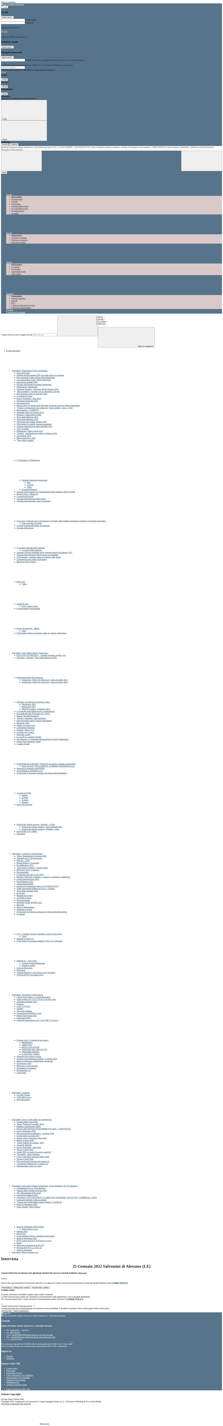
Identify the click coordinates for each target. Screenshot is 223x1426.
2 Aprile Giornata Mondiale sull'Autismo (33, 526)
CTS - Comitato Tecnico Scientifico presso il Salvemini (39, 934)
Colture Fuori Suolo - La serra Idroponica (33, 997)
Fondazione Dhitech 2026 (27, 1195)
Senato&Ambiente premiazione (35, 480)
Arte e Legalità (23, 429)
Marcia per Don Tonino (26, 562)
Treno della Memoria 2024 (27, 417)
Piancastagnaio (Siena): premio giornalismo (34, 721)
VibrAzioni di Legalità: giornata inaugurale (34, 424)
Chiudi (4, 80)
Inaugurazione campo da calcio (29, 1166)
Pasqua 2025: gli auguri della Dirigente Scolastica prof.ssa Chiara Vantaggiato (48, 405)
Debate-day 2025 (29, 704)
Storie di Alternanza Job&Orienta (30, 1227)
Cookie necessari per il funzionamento (17, 1306)
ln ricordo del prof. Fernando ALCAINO (33, 714)
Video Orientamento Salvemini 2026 (31, 856)
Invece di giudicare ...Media (28, 628)
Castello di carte (23, 744)
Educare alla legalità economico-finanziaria (34, 384)
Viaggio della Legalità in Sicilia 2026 (32, 1190)
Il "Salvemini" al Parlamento (28, 460)
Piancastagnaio (23, 872)
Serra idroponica (23, 1100)
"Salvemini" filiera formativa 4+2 (24, 1252)
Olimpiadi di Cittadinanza (27, 387)
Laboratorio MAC (24, 1018)
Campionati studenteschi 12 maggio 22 (32, 1164)
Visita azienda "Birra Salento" (29, 1207)
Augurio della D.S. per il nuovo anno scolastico (36, 972)
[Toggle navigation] (21, 161)
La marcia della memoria (32, 550)
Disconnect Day (23, 403)
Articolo (30, 485)
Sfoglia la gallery (28, 965)
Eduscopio (21, 970)
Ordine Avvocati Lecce (26, 725)
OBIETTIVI (27, 1045)
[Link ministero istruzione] (12, 4)
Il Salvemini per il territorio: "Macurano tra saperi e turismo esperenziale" (46, 764)
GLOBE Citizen (23, 1095)
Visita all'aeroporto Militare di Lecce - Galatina (36, 889)
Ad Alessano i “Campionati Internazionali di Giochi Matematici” (43, 739)
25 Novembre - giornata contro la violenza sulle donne (39, 557)
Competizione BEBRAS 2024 (29, 1013)
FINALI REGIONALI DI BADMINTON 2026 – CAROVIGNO (44, 1129)
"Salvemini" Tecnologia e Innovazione (27, 995)
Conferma (13, 145)
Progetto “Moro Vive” (26, 730)
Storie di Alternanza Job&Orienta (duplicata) (35, 1061)
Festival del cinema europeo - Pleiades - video (40, 829)
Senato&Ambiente (29, 489)
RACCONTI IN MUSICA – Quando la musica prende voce (41, 655)
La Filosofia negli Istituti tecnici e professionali (35, 711)
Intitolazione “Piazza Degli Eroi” (30, 431)
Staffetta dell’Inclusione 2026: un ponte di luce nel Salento (40, 375)
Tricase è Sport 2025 (25, 1150)
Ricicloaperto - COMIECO (28, 410)
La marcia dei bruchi (25, 496)
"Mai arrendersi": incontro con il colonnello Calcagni (38, 391)
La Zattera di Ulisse (25, 396)
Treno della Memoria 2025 (27, 419)
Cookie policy (12, 1368)
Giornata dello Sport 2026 (27, 1122)
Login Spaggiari (67, 65)
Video (29, 487)
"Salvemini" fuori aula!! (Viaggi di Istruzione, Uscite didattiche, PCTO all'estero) (44, 1186)
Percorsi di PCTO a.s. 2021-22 (29, 1248)
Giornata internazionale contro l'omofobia (33, 501)
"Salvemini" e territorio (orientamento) (27, 854)
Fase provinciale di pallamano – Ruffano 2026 (35, 1133)
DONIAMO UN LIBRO (27, 831)
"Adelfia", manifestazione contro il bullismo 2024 (37, 433)
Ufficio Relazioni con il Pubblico (19, 1375)
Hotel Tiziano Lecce (30, 1229)
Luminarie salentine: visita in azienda (32, 1200)
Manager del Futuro (25, 895)
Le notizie (102, 321)
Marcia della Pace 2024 (26, 438)
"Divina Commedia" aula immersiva (31, 718)
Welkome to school (24, 909)
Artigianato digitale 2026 (27, 1002)
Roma (19, 1243)
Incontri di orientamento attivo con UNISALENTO (37, 886)
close (4, 172)
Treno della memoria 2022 (27, 891)
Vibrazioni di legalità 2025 (27, 401)
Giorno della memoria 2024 (28, 879)
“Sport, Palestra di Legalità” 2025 (30, 1143)
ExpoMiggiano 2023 (25, 882)
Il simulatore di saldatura (26, 1068)
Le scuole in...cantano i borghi (29, 737)
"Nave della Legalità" (25, 440)
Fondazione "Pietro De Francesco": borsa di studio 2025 (45, 680)
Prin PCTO (21, 1234)
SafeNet (20, 1009)
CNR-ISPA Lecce (24, 1097)
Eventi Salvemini (13, 351)
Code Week (21, 1073)
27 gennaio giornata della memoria (31, 548)
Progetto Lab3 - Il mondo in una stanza (33, 1040)
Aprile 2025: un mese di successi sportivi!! (34, 1152)
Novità (100, 319)
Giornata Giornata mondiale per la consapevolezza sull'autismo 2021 (44, 552)
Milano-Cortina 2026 (25, 1140)
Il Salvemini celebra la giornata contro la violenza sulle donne (41, 633)
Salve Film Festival (24, 805)
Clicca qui (82, 1273)
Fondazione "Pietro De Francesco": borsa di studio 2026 (45, 682)
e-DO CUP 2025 (23, 1006)
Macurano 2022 (23, 723)
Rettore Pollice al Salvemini (28, 863)
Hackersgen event (24, 1063)
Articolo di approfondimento (33, 963)
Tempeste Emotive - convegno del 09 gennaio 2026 (37, 389)
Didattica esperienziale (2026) (29, 1126)
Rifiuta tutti (22, 1288)
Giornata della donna (25, 528)
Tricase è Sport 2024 (25, 1159)
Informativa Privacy (14, 1373)
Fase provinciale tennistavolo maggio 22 (33, 1161)
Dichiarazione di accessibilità (18, 1378)
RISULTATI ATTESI (30, 1047)
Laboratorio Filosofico (26, 728)
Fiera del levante (23, 900)
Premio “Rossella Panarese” (28, 716)
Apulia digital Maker (25, 884)
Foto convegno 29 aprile (32, 523)
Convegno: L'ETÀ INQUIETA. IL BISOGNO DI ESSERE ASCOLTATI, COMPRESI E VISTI (57, 1197)
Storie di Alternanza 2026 (27, 1204)
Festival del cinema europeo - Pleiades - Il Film (36, 824)
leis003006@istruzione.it (32, 1335)
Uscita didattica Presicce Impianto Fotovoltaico (36, 1236)
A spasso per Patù (24, 793)
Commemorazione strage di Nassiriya (32, 559)
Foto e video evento (30, 606)
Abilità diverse (23, 604)
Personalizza (7, 1288)
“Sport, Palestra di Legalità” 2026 (30, 1124)
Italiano (25, 795)
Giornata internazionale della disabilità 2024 (34, 426)
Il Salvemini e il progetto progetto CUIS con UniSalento (39, 941)
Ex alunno (21, 914)
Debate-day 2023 (29, 707)
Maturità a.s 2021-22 (25, 939)
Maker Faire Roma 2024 (27, 1016)
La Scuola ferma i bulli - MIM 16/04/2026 (34, 380)
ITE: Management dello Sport (29, 1193)
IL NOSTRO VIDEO (31, 1054)
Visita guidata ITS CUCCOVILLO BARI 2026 (36, 999)
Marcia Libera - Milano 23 (27, 494)
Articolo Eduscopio (24, 968)
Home (100, 317)
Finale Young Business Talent (29, 742)
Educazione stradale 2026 (27, 382)
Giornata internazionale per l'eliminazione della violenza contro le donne (46, 492)
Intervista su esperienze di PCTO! (30, 1245)
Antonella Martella (24, 1145)
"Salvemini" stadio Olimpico (28, 1154)
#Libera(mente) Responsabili (28, 608)
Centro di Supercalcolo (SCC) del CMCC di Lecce (37, 1020)
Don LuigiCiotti (23, 373)
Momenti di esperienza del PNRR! (31, 768)
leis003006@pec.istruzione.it (33, 1337)
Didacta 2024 (22, 1231)
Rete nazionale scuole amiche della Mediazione (36, 378)
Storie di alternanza (24, 1250)
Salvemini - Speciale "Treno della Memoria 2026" (37, 658)
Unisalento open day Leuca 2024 (30, 875)
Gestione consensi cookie (16, 1385)
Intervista (20, 905)
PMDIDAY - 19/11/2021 (27, 961)
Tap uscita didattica (24, 1011)
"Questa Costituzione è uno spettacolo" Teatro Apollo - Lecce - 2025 (45, 408)
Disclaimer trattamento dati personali (16, 1404)
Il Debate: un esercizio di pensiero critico (33, 702)
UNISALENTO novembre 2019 (30, 975)
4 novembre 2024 (24, 436)
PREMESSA (27, 1042)
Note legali (10, 1371)
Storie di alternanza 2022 (27, 1238)
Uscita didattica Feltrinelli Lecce (30, 771)
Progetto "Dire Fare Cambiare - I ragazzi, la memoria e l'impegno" (43, 877)
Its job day (21, 893)
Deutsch (25, 802)
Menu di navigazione (146, 346)
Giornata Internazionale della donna (31, 499)
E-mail (28, 60)
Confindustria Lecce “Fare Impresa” (31, 1188)
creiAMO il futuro (24, 898)
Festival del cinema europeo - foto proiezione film (42, 827)
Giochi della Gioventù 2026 (28, 1136)
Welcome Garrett (23, 735)
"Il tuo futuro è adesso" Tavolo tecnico (32, 868)
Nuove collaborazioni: (26, 907)
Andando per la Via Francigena (29, 858)
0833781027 (15, 1332)
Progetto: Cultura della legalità (29, 415)
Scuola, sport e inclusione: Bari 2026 (31, 1138)
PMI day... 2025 (23, 861)
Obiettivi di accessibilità (16, 1380)
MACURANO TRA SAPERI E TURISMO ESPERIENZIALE (48, 766)
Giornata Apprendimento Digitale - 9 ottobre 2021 (37, 1059)
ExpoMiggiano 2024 (25, 865)
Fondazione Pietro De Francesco (30, 677)
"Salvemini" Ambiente (20, 1093)
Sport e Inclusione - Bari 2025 (29, 398)
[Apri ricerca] (201, 161)
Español (25, 800)
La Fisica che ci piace (25, 732)
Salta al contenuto (8, 2)
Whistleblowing (12, 1382)
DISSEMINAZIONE (30, 1052)
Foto (29, 482)
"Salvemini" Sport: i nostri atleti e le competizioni (31, 1119)
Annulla (5, 145)
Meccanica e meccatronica (27, 1066)
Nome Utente (30, 20)
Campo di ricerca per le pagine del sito (16, 335)
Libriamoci (21, 834)
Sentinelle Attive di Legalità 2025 (30, 412)
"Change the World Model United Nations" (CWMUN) (39, 1202)
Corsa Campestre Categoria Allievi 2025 (33, 1157)
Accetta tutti (40, 1288)
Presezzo (20, 1004)
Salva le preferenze (21, 1311)
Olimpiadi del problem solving (29, 1056)
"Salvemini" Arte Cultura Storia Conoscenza (29, 653)
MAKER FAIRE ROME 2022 (29, 902)
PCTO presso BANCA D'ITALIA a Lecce (34, 1241)
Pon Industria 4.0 (23, 1070)
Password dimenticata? (10, 27)
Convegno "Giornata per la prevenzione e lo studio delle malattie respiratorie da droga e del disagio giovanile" (61, 521)
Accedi (4, 7)
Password (29, 23)
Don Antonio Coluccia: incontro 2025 (32, 394)
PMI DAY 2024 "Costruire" (28, 870)
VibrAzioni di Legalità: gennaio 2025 (32, 422)
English (25, 798)
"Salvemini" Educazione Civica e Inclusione (29, 371)
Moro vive (21, 582)
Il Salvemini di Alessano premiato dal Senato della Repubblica (42, 773)
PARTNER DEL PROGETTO (34, 1049)
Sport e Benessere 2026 (26, 1131)
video (24, 631)
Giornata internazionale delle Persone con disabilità (37, 555)
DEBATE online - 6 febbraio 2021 (36, 709)
